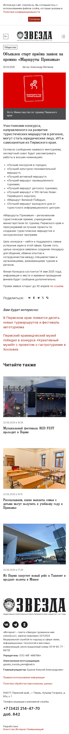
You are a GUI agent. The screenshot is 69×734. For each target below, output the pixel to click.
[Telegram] (38, 298)
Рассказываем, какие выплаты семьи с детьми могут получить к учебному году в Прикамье (33, 504)
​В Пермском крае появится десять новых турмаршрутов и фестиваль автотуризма (31, 322)
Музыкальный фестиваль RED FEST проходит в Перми (28, 431)
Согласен (34, 19)
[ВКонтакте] (29, 298)
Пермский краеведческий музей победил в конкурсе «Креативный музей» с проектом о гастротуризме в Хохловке (34, 342)
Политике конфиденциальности (21, 11)
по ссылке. (57, 286)
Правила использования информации (24, 677)
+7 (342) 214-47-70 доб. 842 (21, 711)
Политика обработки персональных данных (27, 683)
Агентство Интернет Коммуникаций (23, 729)
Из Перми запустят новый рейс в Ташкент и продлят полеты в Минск (34, 578)
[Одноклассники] (34, 298)
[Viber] (47, 298)
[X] (43, 298)
